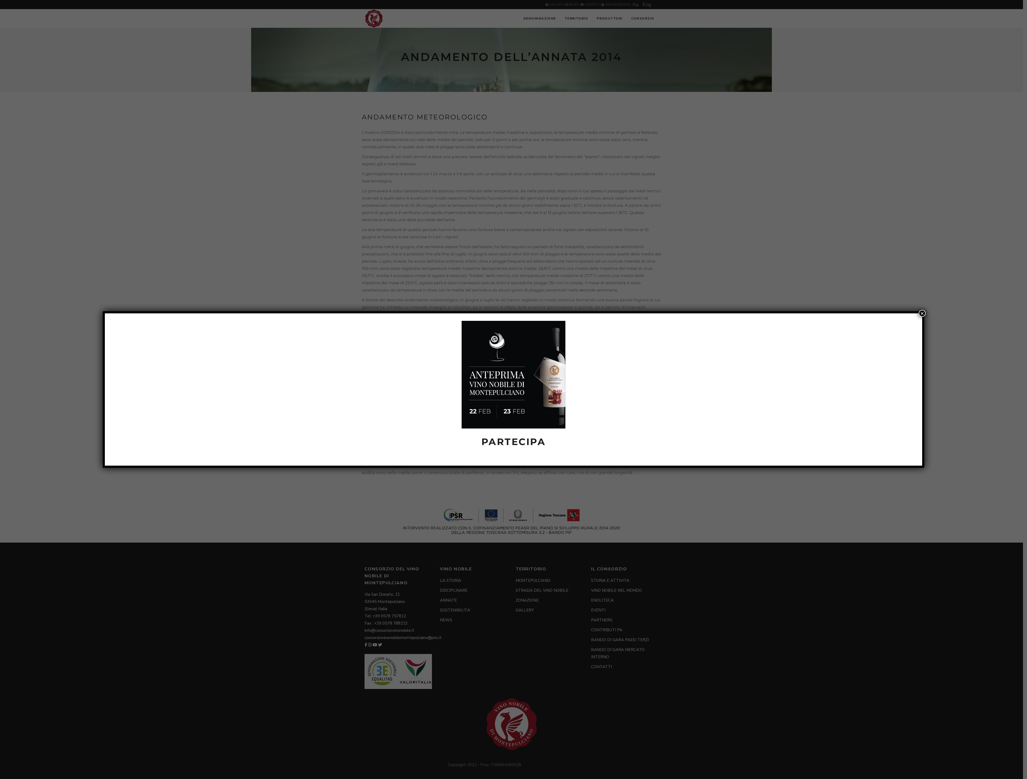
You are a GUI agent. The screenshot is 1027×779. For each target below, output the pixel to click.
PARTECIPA (513, 441)
